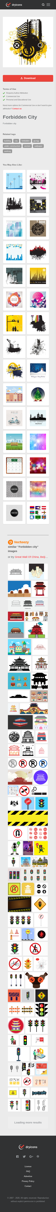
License (28, 1166)
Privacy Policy (28, 1181)
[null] (16, 572)
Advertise (28, 1176)
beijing (44, 556)
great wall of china (27, 556)
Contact (28, 1186)
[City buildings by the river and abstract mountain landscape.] (36, 572)
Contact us (17, 109)
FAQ (28, 1171)
